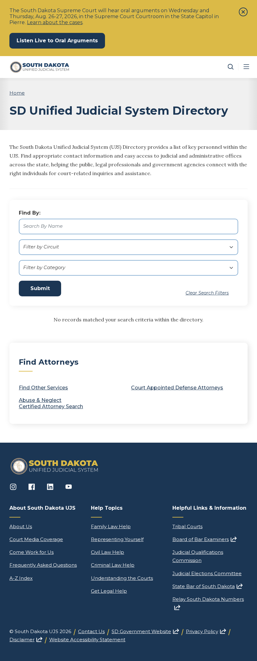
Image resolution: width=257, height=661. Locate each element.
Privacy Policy (206, 631)
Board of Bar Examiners (204, 539)
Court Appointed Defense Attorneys (177, 388)
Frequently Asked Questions (43, 565)
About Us (20, 526)
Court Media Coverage (36, 539)
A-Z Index (21, 578)
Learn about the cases (54, 22)
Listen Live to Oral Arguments (61, 40)
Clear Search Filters (207, 293)
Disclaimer (25, 640)
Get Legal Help (109, 591)
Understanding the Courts (122, 578)
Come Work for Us (31, 552)
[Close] (243, 12)
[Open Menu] (246, 66)
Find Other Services (43, 388)
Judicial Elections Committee (207, 573)
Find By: (29, 213)
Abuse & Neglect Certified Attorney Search (51, 403)
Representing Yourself (117, 539)
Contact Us (91, 631)
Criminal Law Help (112, 565)
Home (17, 93)
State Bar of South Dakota (207, 586)
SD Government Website (145, 631)
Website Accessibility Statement (87, 640)
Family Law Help (111, 526)
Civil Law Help (107, 552)
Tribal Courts (187, 526)
